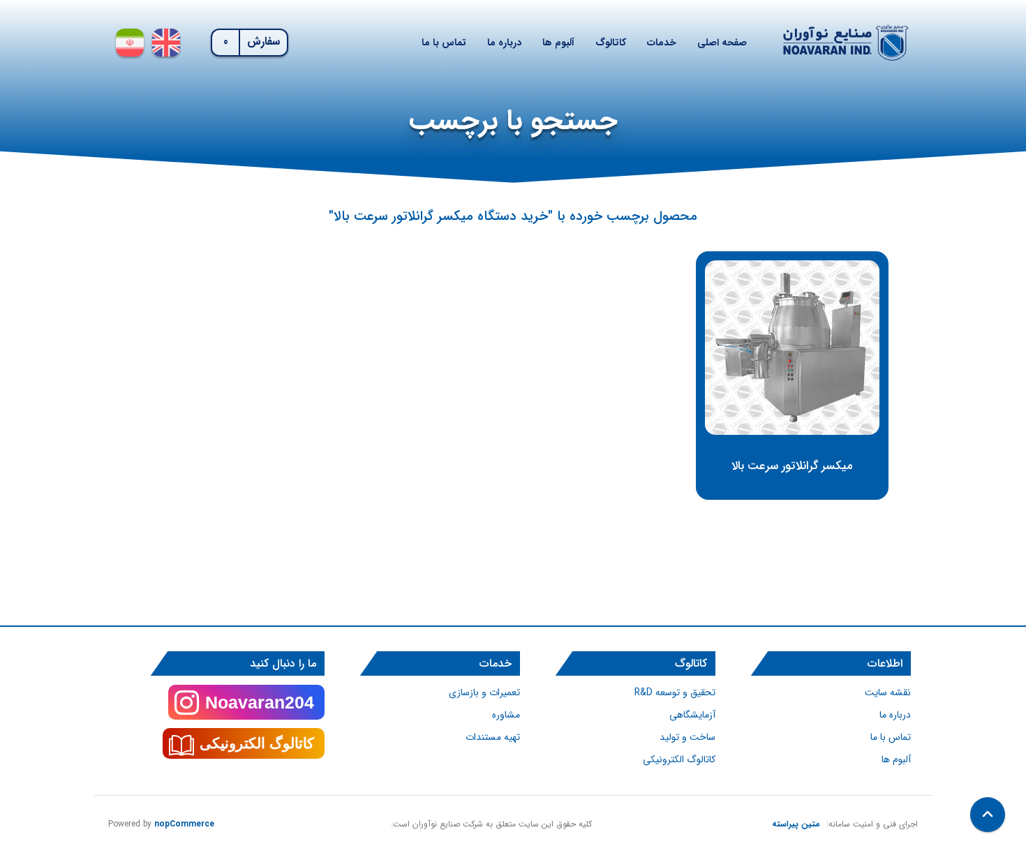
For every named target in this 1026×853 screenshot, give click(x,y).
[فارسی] (130, 43)
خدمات (661, 42)
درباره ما (504, 42)
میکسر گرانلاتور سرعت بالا (792, 466)
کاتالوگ (610, 42)
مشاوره (506, 714)
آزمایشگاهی (692, 714)
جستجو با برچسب (513, 121)
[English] (166, 43)
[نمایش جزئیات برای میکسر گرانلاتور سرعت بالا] (792, 347)
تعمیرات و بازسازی (484, 692)
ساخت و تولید (687, 737)
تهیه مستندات (493, 737)
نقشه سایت (888, 692)
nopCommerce (184, 824)
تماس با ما (444, 42)
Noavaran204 (259, 702)
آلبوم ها (558, 42)
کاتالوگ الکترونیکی (679, 759)
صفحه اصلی (722, 42)
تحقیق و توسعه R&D (674, 692)
